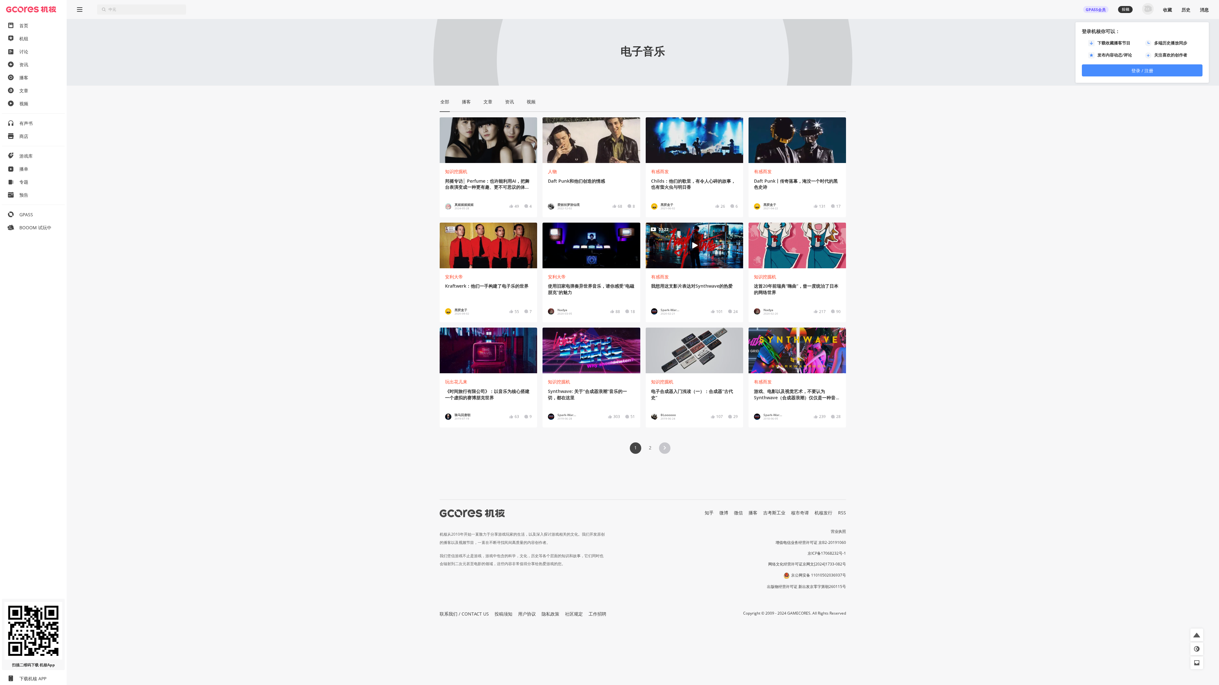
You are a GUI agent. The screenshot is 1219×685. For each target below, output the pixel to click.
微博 (723, 513)
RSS (842, 513)
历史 (1186, 10)
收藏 (1167, 10)
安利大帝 (454, 277)
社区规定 (574, 614)
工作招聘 (597, 614)
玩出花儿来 (456, 382)
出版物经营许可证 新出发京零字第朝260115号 (806, 586)
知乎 (709, 513)
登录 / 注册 (1142, 71)
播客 (753, 513)
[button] (664, 448)
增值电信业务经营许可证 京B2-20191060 (811, 542)
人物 (552, 171)
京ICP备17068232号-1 (827, 553)
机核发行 (823, 513)
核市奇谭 (800, 513)
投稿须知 (503, 614)
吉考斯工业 (774, 513)
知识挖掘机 (456, 171)
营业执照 (838, 531)
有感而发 (660, 171)
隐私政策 (550, 614)
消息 (1204, 10)
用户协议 (527, 614)
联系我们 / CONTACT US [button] (464, 614)
